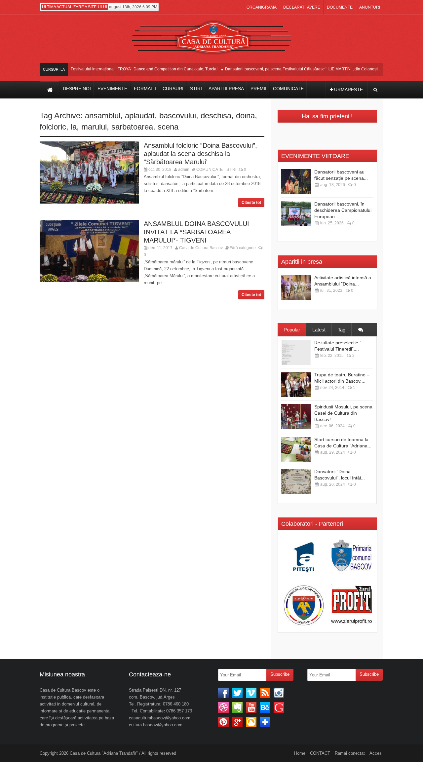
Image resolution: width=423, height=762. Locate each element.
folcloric (53, 126)
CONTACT (320, 753)
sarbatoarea (132, 126)
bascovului (177, 115)
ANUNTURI (369, 7)
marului (94, 126)
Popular (292, 329)
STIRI (231, 169)
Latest (319, 329)
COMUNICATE (209, 169)
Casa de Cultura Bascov (201, 248)
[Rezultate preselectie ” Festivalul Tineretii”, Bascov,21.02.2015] (296, 352)
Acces (375, 753)
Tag (341, 329)
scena (168, 126)
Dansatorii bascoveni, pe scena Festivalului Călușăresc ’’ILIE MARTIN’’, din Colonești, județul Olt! (305, 69)
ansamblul (102, 115)
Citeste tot (251, 202)
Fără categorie (243, 248)
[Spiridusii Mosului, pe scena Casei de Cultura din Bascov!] (296, 416)
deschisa (216, 115)
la (74, 126)
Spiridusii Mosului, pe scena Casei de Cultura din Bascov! (343, 413)
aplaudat (140, 115)
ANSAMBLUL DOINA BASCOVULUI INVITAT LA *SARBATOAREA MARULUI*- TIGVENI (196, 232)
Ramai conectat (350, 753)
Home (299, 753)
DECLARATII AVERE (301, 7)
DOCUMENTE (340, 7)
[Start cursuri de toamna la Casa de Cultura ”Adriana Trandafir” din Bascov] (296, 449)
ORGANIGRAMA (262, 7)
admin (183, 169)
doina (245, 115)
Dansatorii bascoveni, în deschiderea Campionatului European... (342, 210)
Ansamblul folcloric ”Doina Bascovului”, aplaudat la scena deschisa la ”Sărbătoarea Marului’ (200, 154)
